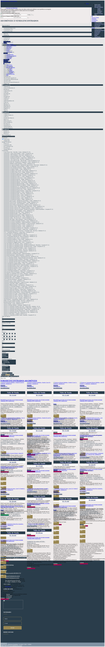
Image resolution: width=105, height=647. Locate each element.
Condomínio (5, 150)
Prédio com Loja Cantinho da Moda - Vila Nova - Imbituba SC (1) (19, 300)
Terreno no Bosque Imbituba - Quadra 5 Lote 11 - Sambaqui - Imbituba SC (64, 406)
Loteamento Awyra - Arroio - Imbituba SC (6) (14, 280)
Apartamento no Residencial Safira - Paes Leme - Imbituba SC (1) (18, 193)
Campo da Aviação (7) (9, 56)
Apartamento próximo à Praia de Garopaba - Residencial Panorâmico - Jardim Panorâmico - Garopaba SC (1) (28, 209)
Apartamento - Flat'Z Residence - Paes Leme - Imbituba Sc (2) (18, 155)
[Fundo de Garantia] (6, 369)
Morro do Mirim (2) (8, 66)
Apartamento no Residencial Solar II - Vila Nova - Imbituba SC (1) (19, 196)
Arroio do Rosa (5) (8, 50)
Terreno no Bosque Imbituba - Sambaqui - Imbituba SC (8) (17, 305)
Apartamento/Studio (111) (9, 28)
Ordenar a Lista (6, 371)
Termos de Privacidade (6, 12)
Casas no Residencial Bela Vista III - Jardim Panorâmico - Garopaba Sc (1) (21, 265)
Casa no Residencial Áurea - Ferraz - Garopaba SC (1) (16, 237)
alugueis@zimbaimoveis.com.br (12, 576)
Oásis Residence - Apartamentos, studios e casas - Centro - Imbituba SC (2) (21, 299)
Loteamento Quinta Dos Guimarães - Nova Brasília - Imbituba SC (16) (20, 290)
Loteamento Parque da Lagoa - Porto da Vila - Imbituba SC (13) (18, 287)
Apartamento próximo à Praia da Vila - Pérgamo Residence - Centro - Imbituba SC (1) (23, 207)
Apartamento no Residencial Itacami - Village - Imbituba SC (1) (18, 179)
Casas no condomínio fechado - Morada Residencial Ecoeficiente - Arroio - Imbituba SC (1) (24, 257)
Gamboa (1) (6, 98)
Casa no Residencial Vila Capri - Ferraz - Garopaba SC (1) (17, 240)
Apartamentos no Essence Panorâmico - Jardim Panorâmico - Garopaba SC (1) (21, 222)
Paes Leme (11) (7, 69)
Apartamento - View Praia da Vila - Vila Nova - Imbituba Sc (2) (18, 159)
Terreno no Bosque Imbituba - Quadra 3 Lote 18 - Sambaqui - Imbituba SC (39, 406)
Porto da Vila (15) (8, 70)
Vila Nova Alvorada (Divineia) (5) (11, 82)
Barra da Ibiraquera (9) (9, 52)
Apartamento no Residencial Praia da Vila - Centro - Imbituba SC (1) (19, 189)
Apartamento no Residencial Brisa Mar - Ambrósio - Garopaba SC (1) (19, 175)
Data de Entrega (6, 350)
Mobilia (4, 352)
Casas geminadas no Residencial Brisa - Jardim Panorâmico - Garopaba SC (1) (21, 253)
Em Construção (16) (8, 146)
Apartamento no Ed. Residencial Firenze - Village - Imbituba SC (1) (19, 167)
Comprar (55, 563)
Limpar (7, 374)
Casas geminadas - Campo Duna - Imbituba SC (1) (15, 252)
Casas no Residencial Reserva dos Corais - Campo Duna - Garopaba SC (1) (21, 266)
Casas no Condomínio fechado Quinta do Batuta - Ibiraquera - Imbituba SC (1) (21, 260)
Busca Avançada (4, 376)
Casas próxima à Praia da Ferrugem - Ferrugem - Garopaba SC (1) (19, 272)
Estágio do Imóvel (6, 142)
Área (3, 340)
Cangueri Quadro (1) (8, 115)
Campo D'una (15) (8, 90)
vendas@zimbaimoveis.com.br (12, 578)
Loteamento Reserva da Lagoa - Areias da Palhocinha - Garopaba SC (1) (20, 293)
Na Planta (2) (7, 147)
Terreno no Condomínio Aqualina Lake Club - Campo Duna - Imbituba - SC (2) (22, 306)
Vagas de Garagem (6, 338)
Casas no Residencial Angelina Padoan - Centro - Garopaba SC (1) (19, 263)
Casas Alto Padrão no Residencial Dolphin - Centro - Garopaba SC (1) (20, 247)
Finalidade (4, 137)
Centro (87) (6, 59)
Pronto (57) (6, 143)
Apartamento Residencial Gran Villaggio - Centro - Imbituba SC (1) (19, 210)
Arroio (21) (6, 49)
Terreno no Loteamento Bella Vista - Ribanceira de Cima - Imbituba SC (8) (21, 312)
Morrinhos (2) (7, 105)
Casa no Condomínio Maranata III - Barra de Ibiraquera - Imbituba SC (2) (20, 236)
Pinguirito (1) (7, 108)
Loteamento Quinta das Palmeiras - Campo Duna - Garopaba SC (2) (19, 289)
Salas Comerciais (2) (8, 42)
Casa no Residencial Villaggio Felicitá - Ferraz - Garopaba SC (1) (18, 242)
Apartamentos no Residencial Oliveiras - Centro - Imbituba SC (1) (18, 226)
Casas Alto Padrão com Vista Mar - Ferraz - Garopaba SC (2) (17, 243)
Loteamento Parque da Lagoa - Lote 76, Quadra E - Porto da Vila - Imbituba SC (12, 514)
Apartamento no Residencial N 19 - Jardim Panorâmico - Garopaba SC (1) (20, 186)
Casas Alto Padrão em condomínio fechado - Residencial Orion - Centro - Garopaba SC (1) (24, 246)
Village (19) (6, 83)
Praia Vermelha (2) (8, 122)
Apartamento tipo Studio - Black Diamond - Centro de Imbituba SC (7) (20, 219)
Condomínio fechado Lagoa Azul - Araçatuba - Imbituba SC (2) (18, 275)
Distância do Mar (6, 323)
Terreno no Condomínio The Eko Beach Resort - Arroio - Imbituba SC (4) (20, 310)
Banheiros (4, 335)
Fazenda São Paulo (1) (9, 118)
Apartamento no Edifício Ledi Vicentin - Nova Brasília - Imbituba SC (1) (20, 170)
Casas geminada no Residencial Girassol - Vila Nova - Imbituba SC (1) (20, 249)
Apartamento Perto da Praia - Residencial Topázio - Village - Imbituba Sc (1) (21, 202)
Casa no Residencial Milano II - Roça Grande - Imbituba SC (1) (18, 239)
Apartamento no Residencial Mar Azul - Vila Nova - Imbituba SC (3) (19, 180)
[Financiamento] (6, 366)
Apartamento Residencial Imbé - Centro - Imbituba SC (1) (17, 213)
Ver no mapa (8, 586)
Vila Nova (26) (7, 80)
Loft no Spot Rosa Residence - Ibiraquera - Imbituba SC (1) (17, 279)
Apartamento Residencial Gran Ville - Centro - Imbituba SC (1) (18, 212)
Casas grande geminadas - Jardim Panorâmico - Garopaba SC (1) (18, 255)
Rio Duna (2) (7, 123)
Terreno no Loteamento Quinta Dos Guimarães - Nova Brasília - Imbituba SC (90, 512)
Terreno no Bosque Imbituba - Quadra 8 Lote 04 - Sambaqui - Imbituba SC (13, 406)
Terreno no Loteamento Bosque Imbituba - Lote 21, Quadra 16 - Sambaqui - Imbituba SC (13, 443)
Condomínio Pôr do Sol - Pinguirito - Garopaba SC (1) (16, 277)
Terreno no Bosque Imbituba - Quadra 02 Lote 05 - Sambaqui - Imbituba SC (39, 442)
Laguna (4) (6, 129)
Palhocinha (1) (7, 106)
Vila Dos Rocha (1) (8, 128)
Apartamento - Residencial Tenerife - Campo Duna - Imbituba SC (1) (19, 157)
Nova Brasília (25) (8, 68)
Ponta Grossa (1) (7, 120)
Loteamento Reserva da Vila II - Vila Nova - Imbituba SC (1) (17, 296)
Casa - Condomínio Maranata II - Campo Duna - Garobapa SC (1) (19, 232)
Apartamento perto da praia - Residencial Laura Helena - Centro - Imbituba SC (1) (22, 200)
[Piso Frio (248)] (9, 362)
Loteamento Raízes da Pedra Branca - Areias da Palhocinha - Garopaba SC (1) (21, 292)
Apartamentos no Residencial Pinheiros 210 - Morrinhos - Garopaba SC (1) (21, 227)
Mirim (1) (6, 65)
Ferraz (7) (6, 95)
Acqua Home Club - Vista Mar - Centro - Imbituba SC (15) (17, 152)
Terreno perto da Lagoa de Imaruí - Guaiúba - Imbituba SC (38, 508)
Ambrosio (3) (7, 86)
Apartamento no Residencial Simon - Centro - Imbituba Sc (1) (18, 195)
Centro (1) (6, 116)
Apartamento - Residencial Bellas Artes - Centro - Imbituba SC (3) (19, 156)
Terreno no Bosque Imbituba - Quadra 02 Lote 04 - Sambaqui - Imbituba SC (65, 442)
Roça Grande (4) (7, 73)
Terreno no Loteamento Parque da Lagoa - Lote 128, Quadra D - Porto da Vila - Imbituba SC (91, 444)
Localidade (5, 43)
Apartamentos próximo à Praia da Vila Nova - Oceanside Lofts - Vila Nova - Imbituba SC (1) (25, 230)
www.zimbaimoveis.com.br (16, 645)
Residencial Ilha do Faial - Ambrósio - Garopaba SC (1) (16, 302)
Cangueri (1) (6, 113)
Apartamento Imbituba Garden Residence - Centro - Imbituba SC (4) (19, 163)
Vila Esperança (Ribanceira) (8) (11, 79)
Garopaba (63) (7, 85)
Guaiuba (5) (6, 60)
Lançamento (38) (7, 145)
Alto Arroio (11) (7, 46)
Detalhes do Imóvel (7, 359)
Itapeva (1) (6, 119)
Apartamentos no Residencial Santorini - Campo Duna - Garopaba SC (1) (20, 229)
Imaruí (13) (6, 112)
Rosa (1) (6, 75)
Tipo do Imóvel (6, 25)
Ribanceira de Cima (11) (9, 72)
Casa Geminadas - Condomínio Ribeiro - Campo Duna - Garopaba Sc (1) (20, 235)
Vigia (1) (6, 110)
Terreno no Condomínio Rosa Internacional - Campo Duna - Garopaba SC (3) (21, 309)
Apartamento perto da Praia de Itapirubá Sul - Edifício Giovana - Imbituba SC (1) (22, 205)
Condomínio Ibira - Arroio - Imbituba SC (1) (14, 276)
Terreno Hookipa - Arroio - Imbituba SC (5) (14, 303)
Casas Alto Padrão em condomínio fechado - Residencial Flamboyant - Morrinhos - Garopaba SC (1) (26, 245)
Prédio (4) (6, 40)
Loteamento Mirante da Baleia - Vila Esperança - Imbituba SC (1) (18, 285)
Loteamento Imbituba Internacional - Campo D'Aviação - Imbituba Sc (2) (20, 282)
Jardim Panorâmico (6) (9, 100)
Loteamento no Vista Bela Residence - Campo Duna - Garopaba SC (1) (20, 286)
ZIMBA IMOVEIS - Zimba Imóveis (9, 1)
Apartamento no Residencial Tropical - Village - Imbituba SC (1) (18, 199)
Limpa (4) (6, 102)
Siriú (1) (5, 109)
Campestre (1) (7, 55)
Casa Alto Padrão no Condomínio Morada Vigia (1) (15, 233)
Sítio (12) (6, 33)
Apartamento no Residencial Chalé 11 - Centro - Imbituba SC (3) (18, 176)
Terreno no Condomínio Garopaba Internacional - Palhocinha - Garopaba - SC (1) (22, 307)
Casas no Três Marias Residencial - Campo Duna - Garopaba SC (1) (19, 270)
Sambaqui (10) (7, 76)
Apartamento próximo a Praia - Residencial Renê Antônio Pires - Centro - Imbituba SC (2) (24, 206)
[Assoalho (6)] (9, 361)
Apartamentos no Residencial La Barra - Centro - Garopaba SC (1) (19, 225)
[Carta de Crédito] (6, 370)
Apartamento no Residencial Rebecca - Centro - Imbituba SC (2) (18, 192)
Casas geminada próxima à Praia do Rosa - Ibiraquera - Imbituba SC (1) (20, 250)
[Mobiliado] (5, 355)
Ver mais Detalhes (57, 564)
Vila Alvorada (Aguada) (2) (10, 78)
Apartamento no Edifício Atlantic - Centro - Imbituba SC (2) (17, 169)
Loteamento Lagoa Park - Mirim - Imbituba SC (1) (15, 283)
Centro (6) (6, 92)
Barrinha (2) (6, 89)
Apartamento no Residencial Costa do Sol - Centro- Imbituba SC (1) (19, 177)
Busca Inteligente (6, 135)
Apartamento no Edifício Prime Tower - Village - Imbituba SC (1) (18, 172)
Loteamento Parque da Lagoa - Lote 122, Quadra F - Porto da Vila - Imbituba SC (65, 514)
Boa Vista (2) (7, 53)
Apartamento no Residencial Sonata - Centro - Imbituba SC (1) (18, 197)
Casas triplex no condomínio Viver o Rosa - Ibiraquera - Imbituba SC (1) (20, 273)
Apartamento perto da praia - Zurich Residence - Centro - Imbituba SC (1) (20, 203)
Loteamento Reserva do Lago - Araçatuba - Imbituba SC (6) (17, 297)
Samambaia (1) (7, 125)
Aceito (13, 12)
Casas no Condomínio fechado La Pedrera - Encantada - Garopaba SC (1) (20, 259)
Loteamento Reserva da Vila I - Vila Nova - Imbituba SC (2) (17, 295)
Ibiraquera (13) (7, 62)
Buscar (3, 374)
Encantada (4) (7, 93)
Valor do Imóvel (6, 316)
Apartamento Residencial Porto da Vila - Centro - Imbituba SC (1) (18, 216)
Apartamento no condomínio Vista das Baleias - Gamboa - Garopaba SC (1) (21, 166)
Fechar (11, 374)
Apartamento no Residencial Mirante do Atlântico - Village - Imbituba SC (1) (21, 185)
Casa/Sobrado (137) (8, 29)
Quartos (4, 332)
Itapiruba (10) (7, 63)
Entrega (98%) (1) (8, 149)
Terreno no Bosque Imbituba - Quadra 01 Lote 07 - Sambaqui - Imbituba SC (39, 477)
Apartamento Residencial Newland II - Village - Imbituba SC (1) (18, 215)
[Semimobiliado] (5, 354)
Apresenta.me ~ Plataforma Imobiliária (9, 644)
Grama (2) (6, 99)
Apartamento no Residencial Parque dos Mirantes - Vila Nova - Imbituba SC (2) (22, 187)
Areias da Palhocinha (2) (9, 88)
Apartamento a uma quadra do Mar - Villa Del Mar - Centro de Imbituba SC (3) (22, 160)
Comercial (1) (7, 38)
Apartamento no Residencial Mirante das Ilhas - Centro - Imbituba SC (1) (20, 183)
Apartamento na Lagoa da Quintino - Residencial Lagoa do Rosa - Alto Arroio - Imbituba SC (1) (25, 165)
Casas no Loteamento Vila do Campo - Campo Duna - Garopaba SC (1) (20, 262)
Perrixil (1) (6, 133)
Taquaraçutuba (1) (8, 126)
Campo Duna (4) (7, 58)
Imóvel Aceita (5, 365)
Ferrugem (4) (7, 96)
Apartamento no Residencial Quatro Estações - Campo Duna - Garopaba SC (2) (22, 190)
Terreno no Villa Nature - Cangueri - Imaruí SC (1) (15, 313)
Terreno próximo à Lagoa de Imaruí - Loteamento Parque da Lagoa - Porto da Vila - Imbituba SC (65, 477)
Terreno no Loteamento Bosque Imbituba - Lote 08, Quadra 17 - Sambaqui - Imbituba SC (92, 407)
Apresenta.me (4, 643)
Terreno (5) (6, 35)
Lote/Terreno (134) (8, 31)
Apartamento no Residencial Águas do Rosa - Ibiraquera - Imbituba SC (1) (20, 173)
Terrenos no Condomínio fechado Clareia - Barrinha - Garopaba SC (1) (20, 315)
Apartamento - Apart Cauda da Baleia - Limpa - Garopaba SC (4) (18, 153)
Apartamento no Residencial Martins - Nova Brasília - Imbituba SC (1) (20, 182)
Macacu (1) (6, 103)
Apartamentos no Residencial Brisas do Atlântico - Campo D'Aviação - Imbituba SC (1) (23, 223)
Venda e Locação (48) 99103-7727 (13, 573)
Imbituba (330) (7, 45)
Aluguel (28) (7, 140)
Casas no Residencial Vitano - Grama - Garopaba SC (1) (16, 269)
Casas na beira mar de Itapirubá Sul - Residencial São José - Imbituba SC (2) (21, 256)
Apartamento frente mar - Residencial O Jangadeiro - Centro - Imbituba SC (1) (21, 162)
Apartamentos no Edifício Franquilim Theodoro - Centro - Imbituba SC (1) (20, 220)
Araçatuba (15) (7, 48)
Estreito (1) (6, 130)
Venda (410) (6, 139)
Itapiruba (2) (6, 132)
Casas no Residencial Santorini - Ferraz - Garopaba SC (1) (17, 267)
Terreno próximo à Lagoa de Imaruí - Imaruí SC (11, 471)
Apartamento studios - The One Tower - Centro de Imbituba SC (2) (19, 217)
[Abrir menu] (1, 39)
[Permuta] (6, 367)
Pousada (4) (6, 39)
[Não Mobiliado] (5, 356)
